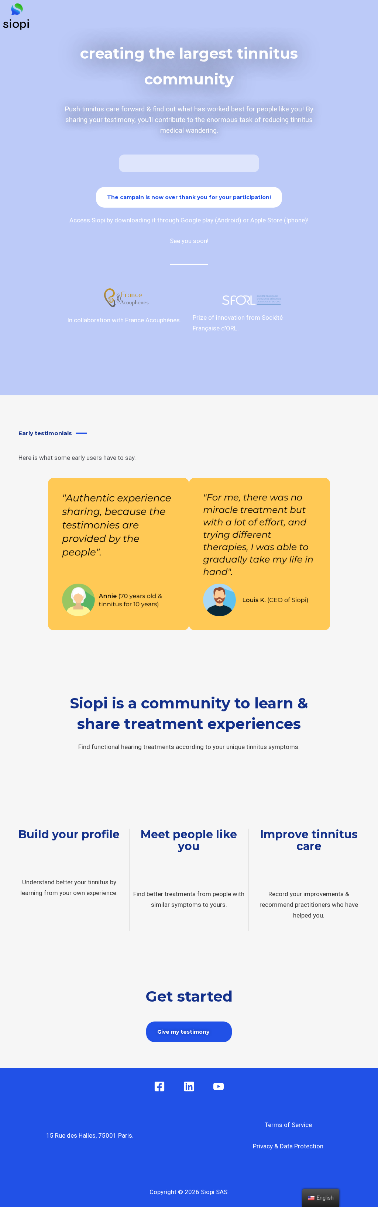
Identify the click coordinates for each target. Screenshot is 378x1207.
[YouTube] (218, 1086)
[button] (268, 17)
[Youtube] (312, 16)
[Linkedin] (189, 1086)
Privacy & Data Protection (288, 1146)
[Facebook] (291, 16)
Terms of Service (288, 1124)
